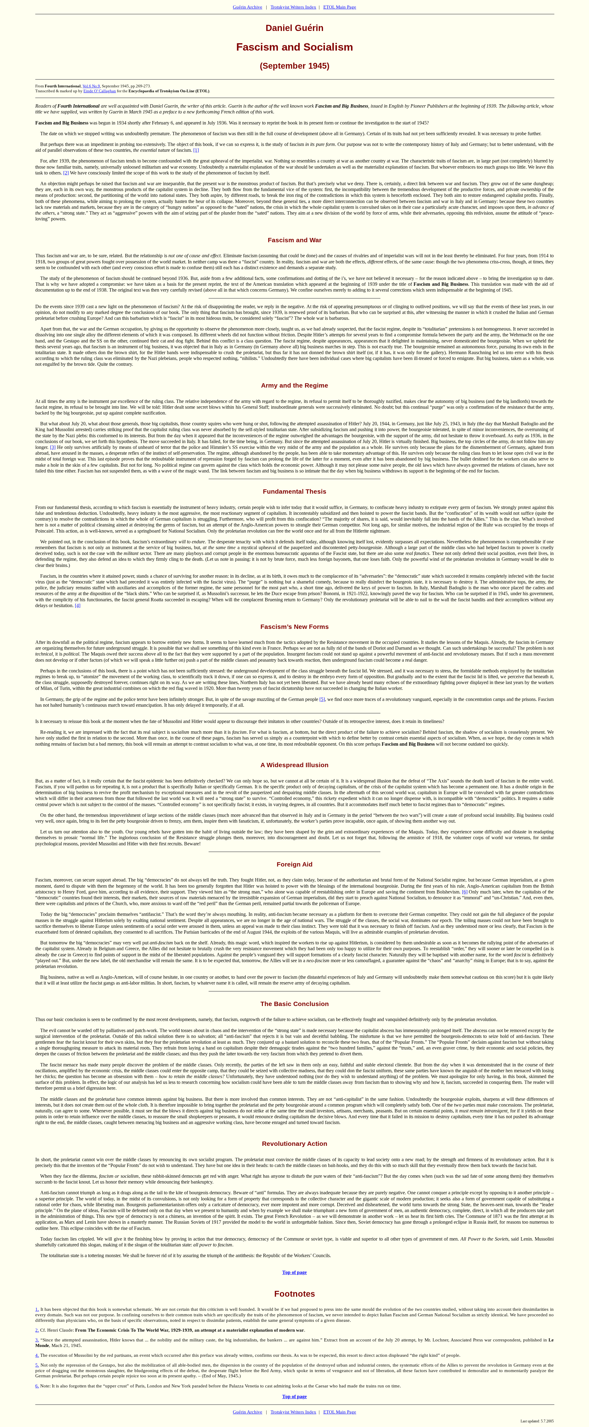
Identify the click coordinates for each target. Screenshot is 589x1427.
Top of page (294, 1272)
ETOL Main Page (339, 7)
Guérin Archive (247, 7)
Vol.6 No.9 (91, 86)
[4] (77, 605)
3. (37, 1339)
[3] (53, 447)
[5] (322, 699)
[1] (196, 150)
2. (37, 1330)
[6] (465, 891)
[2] (66, 172)
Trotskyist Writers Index (293, 7)
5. (37, 1365)
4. (37, 1355)
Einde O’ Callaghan (99, 91)
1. (37, 1309)
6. (37, 1385)
